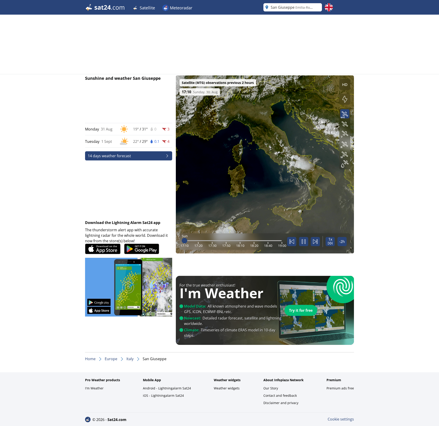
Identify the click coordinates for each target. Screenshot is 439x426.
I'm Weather (94, 388)
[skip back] (291, 241)
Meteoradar (180, 8)
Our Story (270, 388)
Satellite (147, 8)
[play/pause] (303, 241)
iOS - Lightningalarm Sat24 (163, 395)
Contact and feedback (280, 395)
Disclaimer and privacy (280, 403)
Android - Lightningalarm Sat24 (167, 388)
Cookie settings (341, 419)
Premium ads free (340, 388)
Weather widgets (227, 388)
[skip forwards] (315, 241)
